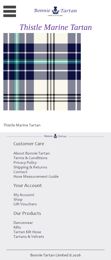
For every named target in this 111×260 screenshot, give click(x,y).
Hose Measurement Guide (36, 176)
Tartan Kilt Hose (27, 232)
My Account (23, 194)
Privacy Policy (25, 162)
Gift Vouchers (25, 204)
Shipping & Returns (30, 167)
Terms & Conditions (30, 158)
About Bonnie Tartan (31, 153)
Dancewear (23, 222)
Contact (20, 171)
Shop (17, 199)
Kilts (17, 227)
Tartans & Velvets (28, 236)
